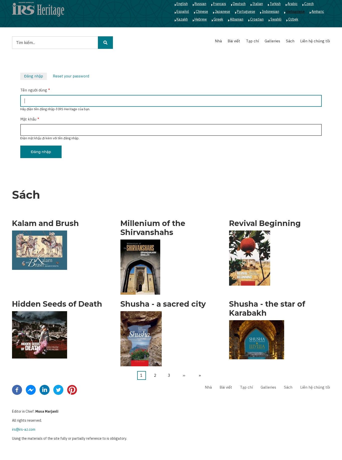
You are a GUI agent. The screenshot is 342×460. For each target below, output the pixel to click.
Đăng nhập (35, 77)
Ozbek (293, 19)
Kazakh (182, 19)
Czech (309, 4)
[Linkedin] (45, 389)
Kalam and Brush (45, 223)
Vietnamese (295, 11)
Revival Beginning (265, 223)
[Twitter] (58, 389)
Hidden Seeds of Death (57, 304)
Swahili (275, 19)
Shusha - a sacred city (163, 304)
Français (219, 4)
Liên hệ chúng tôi (315, 41)
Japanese (222, 11)
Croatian (257, 19)
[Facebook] (17, 389)
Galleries (272, 41)
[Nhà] (38, 9)
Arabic (292, 4)
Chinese (202, 11)
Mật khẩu (28, 119)
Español (183, 11)
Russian (200, 4)
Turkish (275, 4)
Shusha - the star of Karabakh (267, 309)
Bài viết (234, 41)
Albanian (236, 19)
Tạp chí (252, 41)
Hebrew (201, 19)
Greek (218, 19)
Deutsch (239, 4)
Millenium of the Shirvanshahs (152, 228)
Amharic (317, 11)
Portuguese (246, 11)
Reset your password (71, 76)
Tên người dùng (33, 90)
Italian (257, 4)
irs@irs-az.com (23, 429)
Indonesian (270, 11)
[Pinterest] (72, 389)
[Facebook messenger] (31, 389)
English (182, 4)
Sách (290, 41)
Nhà (218, 41)
